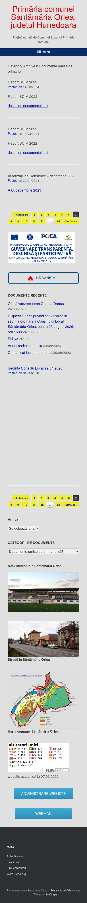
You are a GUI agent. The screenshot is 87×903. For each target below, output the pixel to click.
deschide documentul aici (28, 105)
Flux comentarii (17, 868)
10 (25, 221)
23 (58, 504)
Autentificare (15, 856)
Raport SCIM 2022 (22, 128)
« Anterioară (21, 214)
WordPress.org (16, 874)
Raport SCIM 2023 (22, 82)
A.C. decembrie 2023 (24, 190)
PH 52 (13, 338)
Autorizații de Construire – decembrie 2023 (41, 175)
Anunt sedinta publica (25, 345)
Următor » (71, 221)
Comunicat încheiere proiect (30, 352)
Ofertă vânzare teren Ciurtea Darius (36, 303)
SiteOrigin (51, 894)
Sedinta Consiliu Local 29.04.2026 (35, 368)
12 (42, 221)
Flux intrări (13, 862)
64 (58, 221)
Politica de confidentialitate (65, 890)
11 (34, 221)
